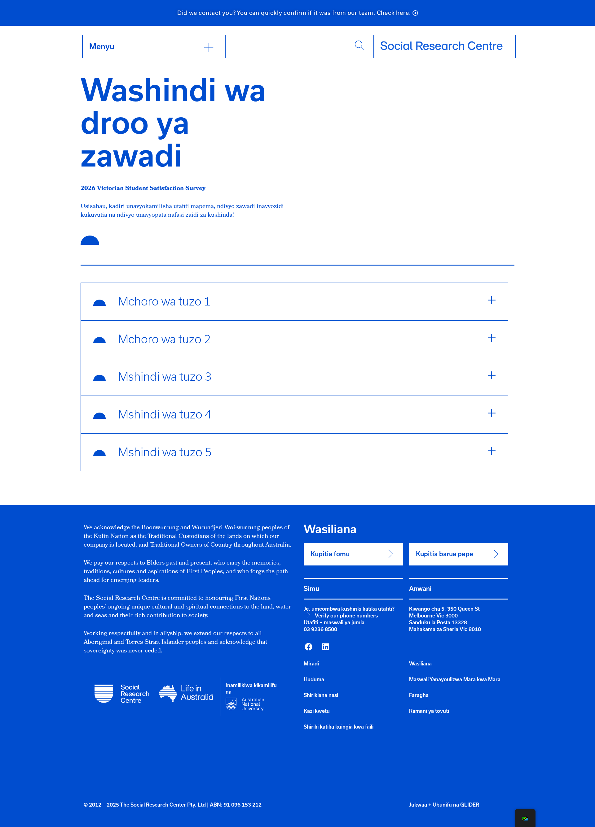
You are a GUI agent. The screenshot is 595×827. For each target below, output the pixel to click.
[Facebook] (308, 646)
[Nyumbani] (442, 45)
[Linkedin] (325, 646)
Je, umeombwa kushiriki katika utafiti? (349, 609)
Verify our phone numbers (346, 615)
